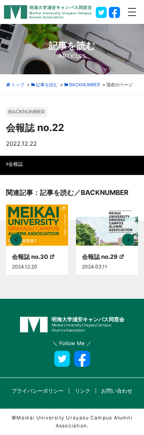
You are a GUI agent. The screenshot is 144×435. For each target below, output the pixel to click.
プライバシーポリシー (38, 390)
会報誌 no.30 (30, 256)
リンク (82, 390)
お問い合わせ (116, 390)
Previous (16, 240)
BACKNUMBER (26, 112)
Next (128, 240)
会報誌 (15, 164)
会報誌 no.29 (100, 256)
